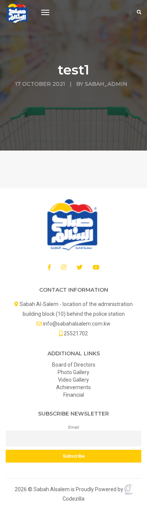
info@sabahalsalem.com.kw (76, 324)
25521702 (76, 333)
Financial (73, 395)
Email (73, 427)
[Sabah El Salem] (18, 12)
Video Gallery (73, 380)
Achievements (73, 387)
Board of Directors (73, 365)
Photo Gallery (73, 372)
